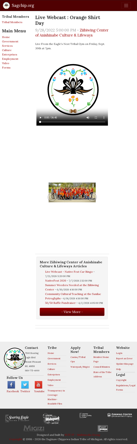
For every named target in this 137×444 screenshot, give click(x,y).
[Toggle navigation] (126, 5)
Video (5, 63)
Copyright (121, 380)
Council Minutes (101, 366)
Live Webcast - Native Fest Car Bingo (69, 271)
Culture (7, 50)
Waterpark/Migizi (80, 366)
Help (118, 369)
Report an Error (124, 358)
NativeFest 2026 (55, 280)
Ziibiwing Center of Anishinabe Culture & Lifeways (72, 33)
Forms (6, 67)
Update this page (124, 363)
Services (7, 45)
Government (10, 41)
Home (6, 37)
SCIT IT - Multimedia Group (82, 434)
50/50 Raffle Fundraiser (60, 302)
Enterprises (9, 54)
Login (119, 353)
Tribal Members (12, 22)
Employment (10, 58)
